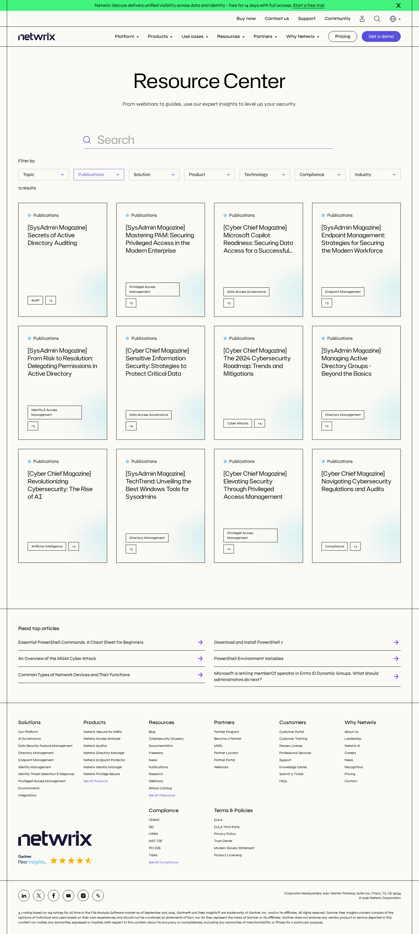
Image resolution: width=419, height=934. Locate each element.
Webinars (156, 781)
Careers (350, 753)
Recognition (354, 767)
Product (197, 174)
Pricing (342, 36)
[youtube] (68, 895)
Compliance (312, 174)
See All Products (96, 781)
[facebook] (53, 895)
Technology (256, 174)
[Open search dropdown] (377, 19)
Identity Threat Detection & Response (46, 774)
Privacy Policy (225, 834)
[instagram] (83, 895)
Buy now (246, 18)
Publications (91, 174)
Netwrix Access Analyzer (102, 739)
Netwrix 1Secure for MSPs (103, 732)
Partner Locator (226, 753)
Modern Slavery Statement (234, 848)
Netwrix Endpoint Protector (104, 760)
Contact (351, 781)
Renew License (290, 746)
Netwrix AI (352, 746)
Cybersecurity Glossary (166, 739)
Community (338, 18)
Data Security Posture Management (45, 746)
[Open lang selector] (395, 19)
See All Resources (162, 795)
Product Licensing (228, 855)
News (153, 760)
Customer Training (293, 739)
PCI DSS (154, 848)
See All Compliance (163, 862)
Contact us (277, 18)
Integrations (27, 795)
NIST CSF (156, 841)
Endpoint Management (36, 760)
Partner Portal (224, 760)
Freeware (156, 753)
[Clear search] (328, 139)
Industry (363, 174)
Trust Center (223, 841)
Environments (28, 788)
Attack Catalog (160, 788)
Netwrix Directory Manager (104, 753)
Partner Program (226, 732)
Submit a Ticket (291, 774)
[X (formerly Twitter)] (38, 895)
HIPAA (153, 834)
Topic (28, 174)
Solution (142, 174)
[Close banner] (398, 5)
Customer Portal (291, 732)
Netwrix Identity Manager (103, 767)
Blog (152, 732)
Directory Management (36, 753)
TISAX (153, 855)
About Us (351, 732)
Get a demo (381, 36)
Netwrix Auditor (95, 746)
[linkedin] (24, 895)
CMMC (154, 820)
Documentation (161, 746)
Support (307, 18)
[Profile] (362, 19)
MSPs (218, 746)
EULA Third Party (227, 827)
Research (156, 774)
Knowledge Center (293, 767)
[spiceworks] (98, 895)
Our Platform (28, 732)
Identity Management (34, 767)
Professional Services (295, 753)
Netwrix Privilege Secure (102, 774)
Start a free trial (308, 5)
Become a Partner (227, 739)
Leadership (353, 739)
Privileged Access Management (42, 781)
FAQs (283, 781)
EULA (218, 820)
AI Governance (29, 739)
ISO (151, 827)
